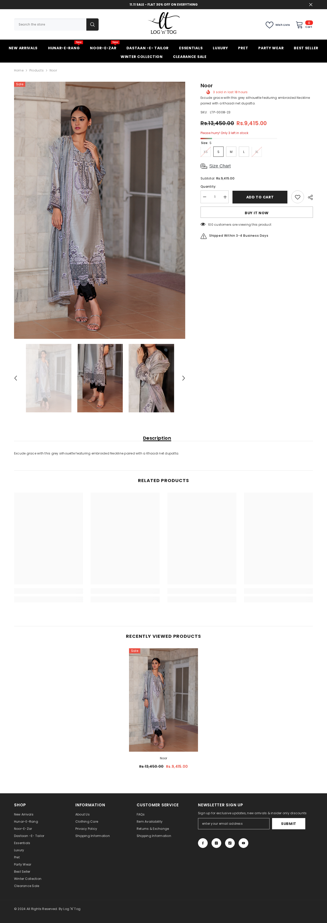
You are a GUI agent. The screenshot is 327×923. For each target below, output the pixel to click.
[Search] (56, 24)
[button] (15, 378)
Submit (288, 823)
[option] (99, 210)
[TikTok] (230, 843)
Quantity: (208, 187)
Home (19, 70)
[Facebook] (203, 843)
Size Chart (220, 166)
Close (311, 5)
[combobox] (50, 24)
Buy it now (257, 213)
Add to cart (260, 197)
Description (157, 438)
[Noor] (163, 700)
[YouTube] (243, 843)
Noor (163, 758)
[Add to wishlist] (297, 197)
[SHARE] (308, 197)
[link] (48, 591)
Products (36, 70)
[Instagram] (216, 843)
